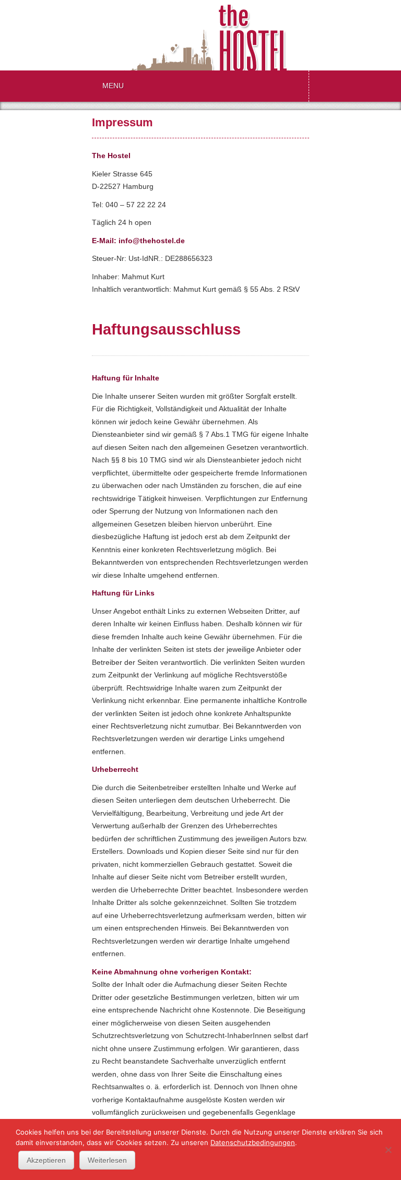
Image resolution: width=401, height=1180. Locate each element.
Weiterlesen (107, 1160)
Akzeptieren (46, 1160)
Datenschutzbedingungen (252, 1142)
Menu (113, 86)
